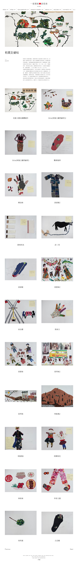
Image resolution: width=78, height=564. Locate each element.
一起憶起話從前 (39, 4)
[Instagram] (39, 559)
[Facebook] (38, 559)
